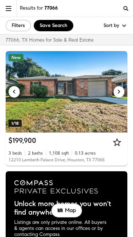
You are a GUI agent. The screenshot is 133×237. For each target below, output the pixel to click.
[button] (8, 8)
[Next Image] (119, 91)
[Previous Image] (14, 91)
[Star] (117, 142)
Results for (39, 8)
